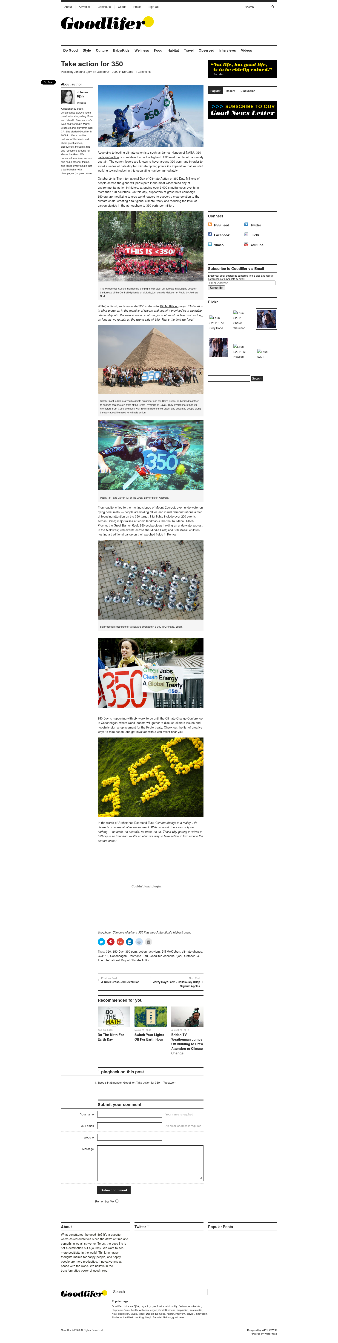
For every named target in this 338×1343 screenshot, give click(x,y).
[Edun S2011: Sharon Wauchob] (242, 319)
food (159, 1306)
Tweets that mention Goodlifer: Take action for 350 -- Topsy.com (137, 1082)
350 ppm (131, 951)
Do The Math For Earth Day (111, 1037)
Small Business (166, 1310)
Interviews (227, 50)
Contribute (104, 7)
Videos (246, 50)
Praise (137, 7)
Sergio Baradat (153, 1317)
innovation (201, 1313)
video (142, 1313)
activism (154, 951)
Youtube (257, 245)
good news (178, 1317)
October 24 (191, 956)
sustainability (170, 1306)
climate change (192, 951)
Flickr (254, 235)
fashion (183, 1306)
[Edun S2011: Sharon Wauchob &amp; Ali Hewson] (218, 347)
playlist (190, 1313)
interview (180, 1313)
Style (87, 50)
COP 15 (103, 956)
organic (145, 1306)
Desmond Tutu (138, 956)
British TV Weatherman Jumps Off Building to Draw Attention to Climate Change (187, 1043)
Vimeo (219, 245)
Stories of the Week (123, 1317)
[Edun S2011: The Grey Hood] (218, 324)
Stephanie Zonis (121, 1310)
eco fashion (194, 1306)
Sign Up (154, 7)
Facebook (222, 235)
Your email (87, 1126)
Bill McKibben (169, 306)
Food (158, 50)
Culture (102, 50)
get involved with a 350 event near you (157, 731)
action (143, 951)
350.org (103, 196)
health (134, 1310)
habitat (170, 1313)
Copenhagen (118, 956)
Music (134, 1313)
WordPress (270, 1333)
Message (88, 1149)
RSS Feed (221, 225)
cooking (139, 1317)
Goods (122, 7)
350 (108, 951)
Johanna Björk (83, 71)
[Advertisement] (223, 23)
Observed (206, 50)
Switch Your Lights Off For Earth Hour (149, 1037)
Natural (167, 1317)
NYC (114, 1313)
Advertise (85, 7)
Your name (87, 1114)
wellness (144, 1310)
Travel (189, 50)
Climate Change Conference (184, 718)
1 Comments (143, 71)
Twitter (255, 225)
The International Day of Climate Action (124, 960)
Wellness (142, 50)
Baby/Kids (121, 50)
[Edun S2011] (265, 358)
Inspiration (182, 1310)
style (153, 1306)
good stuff (123, 1313)
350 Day (178, 178)
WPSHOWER (269, 1330)
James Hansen (172, 152)
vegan (153, 1310)
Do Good (70, 50)
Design (150, 1313)
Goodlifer (155, 956)
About (68, 7)
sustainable (196, 1310)
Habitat (173, 50)
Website (81, 102)
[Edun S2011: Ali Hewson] (265, 319)
